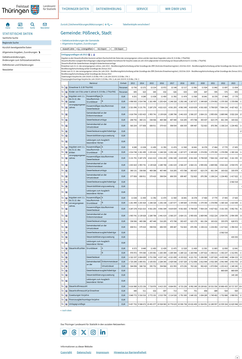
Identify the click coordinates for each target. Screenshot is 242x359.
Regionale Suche (10, 42)
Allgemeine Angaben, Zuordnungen (20, 52)
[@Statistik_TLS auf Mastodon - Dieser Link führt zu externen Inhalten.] (65, 332)
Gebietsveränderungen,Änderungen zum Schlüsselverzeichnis (21, 58)
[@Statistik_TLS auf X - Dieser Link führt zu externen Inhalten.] (84, 332)
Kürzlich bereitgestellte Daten (17, 47)
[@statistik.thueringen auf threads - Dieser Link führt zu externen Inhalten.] (75, 332)
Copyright (66, 352)
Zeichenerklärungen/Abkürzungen (86, 24)
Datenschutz (84, 352)
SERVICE (137, 9)
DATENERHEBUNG (107, 9)
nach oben (66, 310)
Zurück (64, 24)
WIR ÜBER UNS (173, 9)
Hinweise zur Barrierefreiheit (130, 352)
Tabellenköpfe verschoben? (136, 24)
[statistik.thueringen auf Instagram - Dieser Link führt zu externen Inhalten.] (94, 332)
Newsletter (7, 69)
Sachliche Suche (10, 37)
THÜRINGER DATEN (74, 9)
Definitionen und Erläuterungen (18, 64)
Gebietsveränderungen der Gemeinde (80, 40)
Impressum (102, 352)
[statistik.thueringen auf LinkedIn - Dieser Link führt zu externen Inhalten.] (103, 332)
